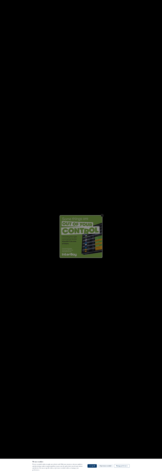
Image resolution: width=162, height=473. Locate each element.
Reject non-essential (105, 466)
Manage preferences (122, 466)
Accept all (92, 466)
